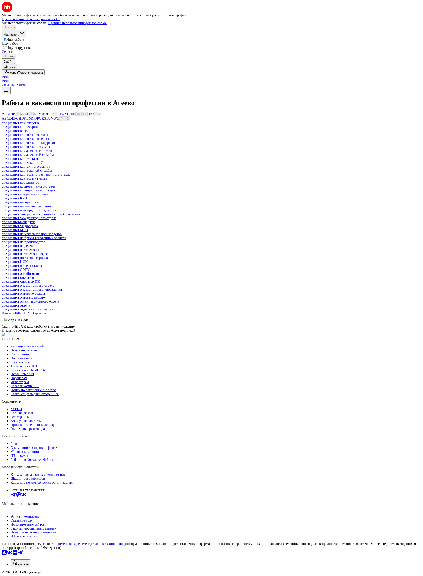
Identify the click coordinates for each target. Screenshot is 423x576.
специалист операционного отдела (28, 285)
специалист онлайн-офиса (21, 273)
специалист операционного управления (32, 289)
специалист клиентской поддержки (28, 143)
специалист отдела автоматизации (28, 309)
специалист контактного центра (26, 166)
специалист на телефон (19, 250)
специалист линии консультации (26, 206)
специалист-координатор (20, 182)
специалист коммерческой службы (28, 154)
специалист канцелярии (20, 127)
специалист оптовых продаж (23, 297)
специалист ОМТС (16, 269)
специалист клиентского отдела (26, 135)
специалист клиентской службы (26, 147)
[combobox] (20, 563)
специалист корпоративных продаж (29, 190)
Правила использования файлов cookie (77, 23)
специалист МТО (15, 230)
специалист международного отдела (29, 218)
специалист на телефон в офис (25, 254)
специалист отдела (16, 305)
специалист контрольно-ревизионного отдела (36, 174)
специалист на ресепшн (19, 246)
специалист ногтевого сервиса (25, 258)
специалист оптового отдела (23, 293)
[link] (9, 66)
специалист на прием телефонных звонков (34, 238)
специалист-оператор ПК (21, 281)
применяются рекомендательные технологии (89, 544)
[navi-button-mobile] (6, 90)
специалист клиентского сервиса (26, 139)
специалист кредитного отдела (25, 194)
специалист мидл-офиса (20, 226)
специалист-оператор (18, 277)
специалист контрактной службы (27, 170)
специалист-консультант (20, 158)
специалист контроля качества (24, 178)
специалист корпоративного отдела (28, 186)
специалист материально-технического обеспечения (41, 214)
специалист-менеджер (18, 222)
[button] (6, 77)
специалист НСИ (15, 262)
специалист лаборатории (20, 202)
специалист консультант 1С (22, 162)
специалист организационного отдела (30, 301)
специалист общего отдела (22, 266)
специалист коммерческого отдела (27, 150)
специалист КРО (14, 198)
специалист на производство (23, 242)
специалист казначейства (21, 123)
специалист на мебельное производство (32, 234)
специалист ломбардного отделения (29, 210)
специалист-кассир (16, 131)
